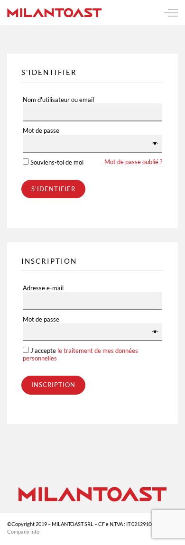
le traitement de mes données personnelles (80, 354)
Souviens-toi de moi (95, 162)
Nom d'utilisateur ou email (58, 99)
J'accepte (80, 354)
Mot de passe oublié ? (133, 162)
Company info (23, 531)
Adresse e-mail (43, 288)
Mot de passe (41, 130)
